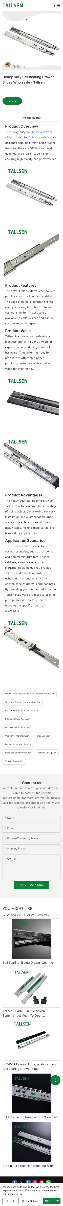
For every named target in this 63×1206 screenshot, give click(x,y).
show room (43, 914)
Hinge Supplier (43, 736)
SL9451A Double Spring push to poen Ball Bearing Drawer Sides (29, 1066)
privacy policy (14, 1194)
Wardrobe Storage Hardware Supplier (22, 702)
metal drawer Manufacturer (18, 752)
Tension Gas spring (14, 761)
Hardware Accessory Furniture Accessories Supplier (29, 693)
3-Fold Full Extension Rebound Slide (28, 1166)
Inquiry (12, 101)
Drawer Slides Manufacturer (18, 744)
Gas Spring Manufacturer (17, 736)
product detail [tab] (31, 117)
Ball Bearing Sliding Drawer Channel (28, 962)
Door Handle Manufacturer (17, 727)
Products (29, 914)
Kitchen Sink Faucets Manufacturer (21, 710)
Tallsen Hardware (39, 137)
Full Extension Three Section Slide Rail (30, 1117)
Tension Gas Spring (47, 752)
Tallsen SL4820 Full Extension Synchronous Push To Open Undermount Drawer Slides (24, 1013)
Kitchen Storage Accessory (18, 719)
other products (12, 914)
